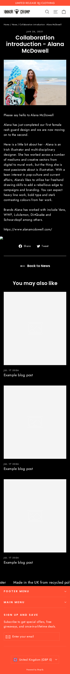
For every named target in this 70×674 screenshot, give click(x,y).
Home (7, 24)
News (14, 24)
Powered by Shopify (35, 669)
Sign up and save (21, 615)
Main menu (14, 602)
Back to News (38, 265)
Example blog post (18, 375)
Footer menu (16, 591)
